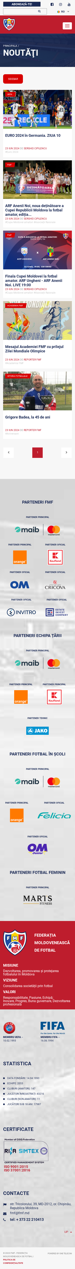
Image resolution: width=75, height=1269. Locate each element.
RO (63, 11)
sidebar (13, 79)
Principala (10, 45)
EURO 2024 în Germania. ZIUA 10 (32, 135)
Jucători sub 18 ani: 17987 (24, 1104)
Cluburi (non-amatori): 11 (24, 1099)
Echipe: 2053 (15, 1083)
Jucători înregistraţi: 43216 (26, 1093)
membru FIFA (49, 1037)
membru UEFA (12, 1037)
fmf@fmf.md (19, 1213)
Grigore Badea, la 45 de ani (27, 417)
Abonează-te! (22, 4)
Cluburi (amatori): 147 (22, 1088)
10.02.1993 (9, 1040)
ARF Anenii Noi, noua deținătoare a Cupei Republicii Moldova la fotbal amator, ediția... (34, 210)
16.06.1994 (47, 1040)
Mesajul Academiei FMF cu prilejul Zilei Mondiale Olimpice (34, 348)
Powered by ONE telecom (60, 1254)
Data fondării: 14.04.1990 (24, 1078)
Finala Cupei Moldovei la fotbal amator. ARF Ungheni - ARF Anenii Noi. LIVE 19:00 (33, 280)
